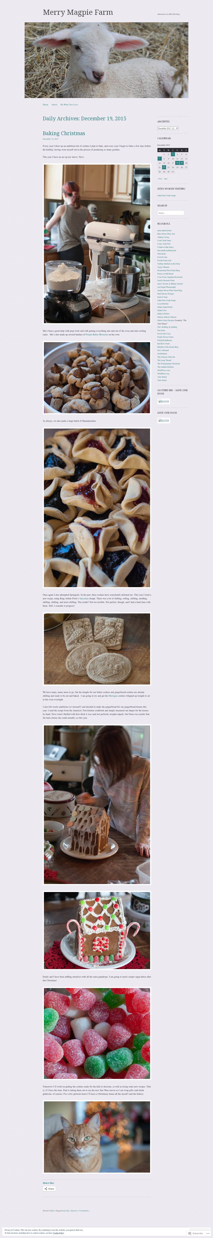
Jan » (166, 178)
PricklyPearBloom (164, 340)
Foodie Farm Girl (164, 260)
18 (177, 162)
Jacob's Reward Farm (165, 280)
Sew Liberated (163, 350)
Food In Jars (162, 257)
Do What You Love (69, 104)
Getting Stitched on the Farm (168, 263)
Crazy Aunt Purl (163, 243)
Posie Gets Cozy (164, 333)
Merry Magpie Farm (78, 12)
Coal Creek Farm (164, 240)
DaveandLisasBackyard (166, 250)
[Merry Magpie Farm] (106, 60)
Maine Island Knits (165, 307)
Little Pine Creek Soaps (166, 195)
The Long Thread (164, 360)
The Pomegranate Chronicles (168, 363)
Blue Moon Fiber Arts (166, 233)
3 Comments (83, 1210)
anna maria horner (164, 230)
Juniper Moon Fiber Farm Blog (169, 290)
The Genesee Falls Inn (166, 356)
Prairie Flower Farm (165, 337)
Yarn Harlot (162, 376)
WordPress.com (163, 370)
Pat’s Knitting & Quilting (167, 327)
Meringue (113, 695)
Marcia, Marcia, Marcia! (167, 317)
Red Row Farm (163, 343)
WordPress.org (163, 373)
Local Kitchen (162, 303)
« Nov (159, 178)
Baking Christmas (64, 133)
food (63, 1210)
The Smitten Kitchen (165, 366)
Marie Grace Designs (165, 320)
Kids (52, 1210)
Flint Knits (161, 253)
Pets (67, 1210)
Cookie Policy (58, 1233)
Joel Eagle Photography (166, 287)
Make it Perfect (163, 313)
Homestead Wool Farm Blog (168, 270)
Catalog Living (163, 237)
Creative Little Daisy (165, 247)
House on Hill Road (165, 273)
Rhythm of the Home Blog (167, 346)
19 (182, 162)
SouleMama (162, 353)
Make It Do (162, 310)
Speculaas (84, 598)
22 (164, 167)
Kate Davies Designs (165, 293)
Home (45, 104)
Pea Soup (161, 330)
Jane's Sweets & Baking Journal (170, 283)
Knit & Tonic (162, 297)
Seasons (73, 1210)
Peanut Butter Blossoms (97, 334)
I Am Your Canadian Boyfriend (169, 277)
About (54, 104)
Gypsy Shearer (163, 267)
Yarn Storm (162, 380)
